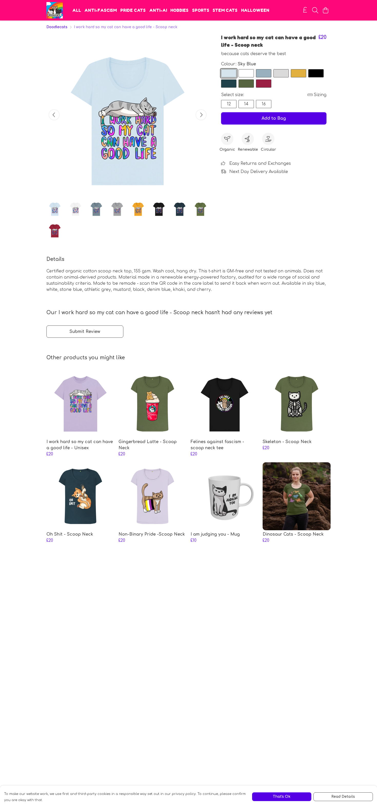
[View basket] (325, 10)
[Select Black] (316, 73)
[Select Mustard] (298, 73)
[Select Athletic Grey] (281, 73)
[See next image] (201, 115)
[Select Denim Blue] (228, 83)
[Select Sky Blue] (228, 73)
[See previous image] (54, 115)
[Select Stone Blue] (263, 73)
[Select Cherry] (263, 83)
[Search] (315, 10)
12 (229, 104)
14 (246, 104)
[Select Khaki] (246, 83)
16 (264, 104)
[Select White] (246, 73)
